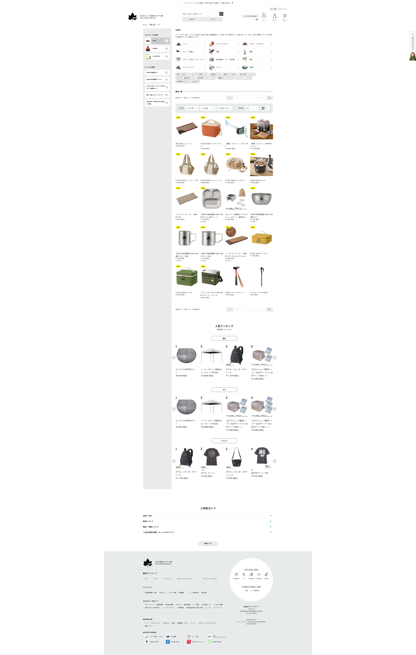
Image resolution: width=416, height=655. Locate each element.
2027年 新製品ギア (152, 72)
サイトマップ (217, 607)
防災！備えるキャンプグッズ (154, 95)
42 (262, 97)
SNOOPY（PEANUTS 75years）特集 (155, 103)
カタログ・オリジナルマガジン (207, 623)
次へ (269, 98)
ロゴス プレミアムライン (184, 578)
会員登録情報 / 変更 (151, 592)
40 (252, 108)
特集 (173, 623)
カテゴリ (192, 19)
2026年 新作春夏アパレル (154, 79)
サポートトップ (149, 604)
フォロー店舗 (172, 592)
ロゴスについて (155, 623)
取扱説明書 (159, 604)
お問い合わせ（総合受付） (152, 607)
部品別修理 (187, 604)
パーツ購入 (196, 604)
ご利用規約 (180, 607)
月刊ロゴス (166, 623)
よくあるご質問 (218, 604)
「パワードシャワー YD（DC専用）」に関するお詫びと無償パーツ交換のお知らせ (207, 3)
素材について (149, 626)
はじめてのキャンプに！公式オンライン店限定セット (156, 87)
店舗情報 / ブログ (182, 623)
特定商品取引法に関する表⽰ (194, 607)
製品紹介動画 (169, 604)
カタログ (178, 604)
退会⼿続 (203, 592)
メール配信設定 (194, 592)
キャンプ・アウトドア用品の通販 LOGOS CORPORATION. (251, 621)
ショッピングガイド (169, 607)
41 (258, 97)
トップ (147, 623)
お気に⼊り (162, 592)
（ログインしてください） (206, 578)
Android (256, 590)
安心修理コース (206, 604)
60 (256, 108)
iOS (246, 590)
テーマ (213, 19)
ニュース (208, 607)
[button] (174, 358)
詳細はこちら (208, 543)
